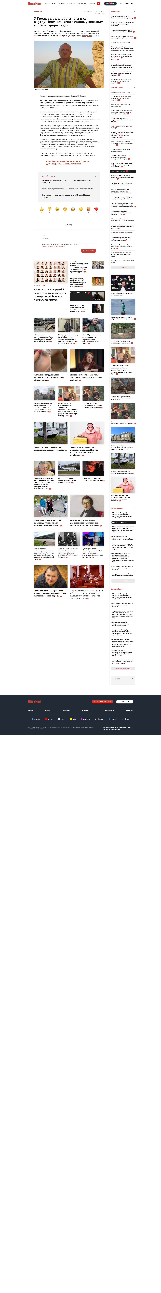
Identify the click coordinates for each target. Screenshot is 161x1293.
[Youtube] (98, 3)
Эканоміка (62, 3)
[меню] (132, 3)
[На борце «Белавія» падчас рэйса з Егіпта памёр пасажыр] (69, 475)
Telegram (37, 719)
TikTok (63, 719)
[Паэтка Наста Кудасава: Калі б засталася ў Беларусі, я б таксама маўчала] (87, 365)
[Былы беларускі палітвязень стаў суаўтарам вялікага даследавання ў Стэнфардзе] (87, 282)
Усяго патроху (81, 3)
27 (73, 343)
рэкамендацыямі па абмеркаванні (53, 246)
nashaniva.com (31, 728)
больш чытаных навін (123, 581)
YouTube (50, 719)
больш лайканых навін (123, 668)
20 (100, 525)
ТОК (74, 719)
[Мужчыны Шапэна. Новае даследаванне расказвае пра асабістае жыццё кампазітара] (87, 511)
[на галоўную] (34, 3)
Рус (103, 13)
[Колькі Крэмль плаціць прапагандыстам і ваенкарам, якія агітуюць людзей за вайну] (93, 331)
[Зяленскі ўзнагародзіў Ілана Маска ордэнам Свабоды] (123, 285)
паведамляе (87, 36)
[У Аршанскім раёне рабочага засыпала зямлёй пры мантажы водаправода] (123, 389)
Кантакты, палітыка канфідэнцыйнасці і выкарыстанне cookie (118, 729)
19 (101, 407)
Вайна (54, 3)
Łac (99, 13)
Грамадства (71, 3)
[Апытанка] (132, 679)
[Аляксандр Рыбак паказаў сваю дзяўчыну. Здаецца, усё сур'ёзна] (93, 401)
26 (87, 598)
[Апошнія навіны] (134, 87)
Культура (92, 3)
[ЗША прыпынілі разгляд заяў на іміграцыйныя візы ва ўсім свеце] (123, 309)
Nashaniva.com (88, 11)
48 (67, 557)
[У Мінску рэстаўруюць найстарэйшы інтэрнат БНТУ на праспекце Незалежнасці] (123, 438)
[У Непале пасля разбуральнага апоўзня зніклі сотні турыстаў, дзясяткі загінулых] (44, 331)
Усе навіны (123, 267)
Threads (126, 719)
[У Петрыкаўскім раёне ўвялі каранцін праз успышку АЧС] (123, 333)
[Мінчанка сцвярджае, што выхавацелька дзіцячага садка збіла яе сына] (51, 365)
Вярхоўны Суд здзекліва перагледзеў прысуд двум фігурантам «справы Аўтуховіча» (67, 162)
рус (127, 3)
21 (49, 411)
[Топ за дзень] (134, 11)
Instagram (86, 719)
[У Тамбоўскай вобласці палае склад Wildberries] (93, 475)
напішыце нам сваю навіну (102, 701)
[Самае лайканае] (134, 589)
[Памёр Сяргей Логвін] (87, 296)
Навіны (47, 3)
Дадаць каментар (88, 250)
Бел (121, 3)
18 (65, 450)
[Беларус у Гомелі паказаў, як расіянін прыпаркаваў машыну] (51, 439)
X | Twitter (100, 719)
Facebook (114, 719)
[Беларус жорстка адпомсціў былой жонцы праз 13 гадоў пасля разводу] (87, 308)
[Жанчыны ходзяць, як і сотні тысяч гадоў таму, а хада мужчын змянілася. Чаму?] (51, 511)
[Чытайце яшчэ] (95, 176)
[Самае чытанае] (134, 508)
